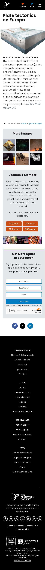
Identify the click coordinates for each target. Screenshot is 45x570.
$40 (30, 229)
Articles (22, 387)
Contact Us (30, 525)
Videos (22, 402)
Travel (22, 467)
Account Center (15, 525)
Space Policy (22, 369)
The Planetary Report (22, 411)
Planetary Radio (22, 392)
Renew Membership (22, 452)
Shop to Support (22, 462)
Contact (22, 439)
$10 (30, 223)
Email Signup (22, 429)
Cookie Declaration (22, 560)
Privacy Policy (37, 306)
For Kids (22, 374)
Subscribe (23, 301)
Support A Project (22, 457)
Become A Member (22, 434)
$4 (13, 223)
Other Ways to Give (22, 471)
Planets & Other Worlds (22, 355)
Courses (22, 406)
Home (23, 123)
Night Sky (22, 364)
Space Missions (22, 359)
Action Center (22, 425)
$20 (14, 229)
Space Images (35, 123)
